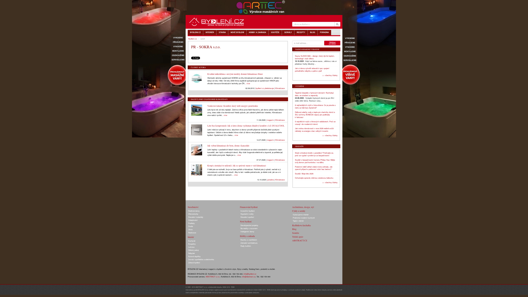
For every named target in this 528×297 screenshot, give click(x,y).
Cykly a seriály (298, 210)
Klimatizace (280, 88)
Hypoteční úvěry (247, 214)
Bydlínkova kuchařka (301, 225)
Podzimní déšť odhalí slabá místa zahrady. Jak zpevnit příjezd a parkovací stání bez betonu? (313, 168)
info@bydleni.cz (250, 274)
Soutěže (295, 232)
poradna (270, 179)
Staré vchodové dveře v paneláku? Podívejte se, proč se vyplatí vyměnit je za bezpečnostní (314, 154)
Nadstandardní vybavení (307, 49)
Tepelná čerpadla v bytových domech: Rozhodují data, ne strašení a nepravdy (314, 94)
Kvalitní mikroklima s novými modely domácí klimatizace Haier (235, 73)
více (248, 83)
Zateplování (193, 220)
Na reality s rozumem (249, 228)
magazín (270, 120)
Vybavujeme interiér (301, 214)
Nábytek (191, 253)
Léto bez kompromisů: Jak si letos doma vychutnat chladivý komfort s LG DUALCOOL (245, 125)
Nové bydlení (245, 221)
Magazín (299, 146)
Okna (190, 229)
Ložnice (191, 247)
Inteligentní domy (247, 231)
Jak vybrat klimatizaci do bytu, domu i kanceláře (228, 145)
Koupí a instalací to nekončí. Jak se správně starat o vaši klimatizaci (236, 165)
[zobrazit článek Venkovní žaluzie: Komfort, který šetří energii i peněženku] (197, 109)
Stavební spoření (247, 217)
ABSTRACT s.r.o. (213, 276)
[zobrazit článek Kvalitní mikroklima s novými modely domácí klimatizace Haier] (197, 77)
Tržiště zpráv (297, 236)
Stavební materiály (195, 217)
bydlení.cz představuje (265, 88)
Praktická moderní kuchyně (304, 217)
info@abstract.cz (248, 276)
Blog (294, 229)
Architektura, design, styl (303, 207)
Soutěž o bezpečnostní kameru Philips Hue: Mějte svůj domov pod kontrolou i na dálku (315, 161)
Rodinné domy (194, 211)
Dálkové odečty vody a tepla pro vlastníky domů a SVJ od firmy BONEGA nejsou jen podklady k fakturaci (315, 115)
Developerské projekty (249, 225)
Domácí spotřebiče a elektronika (201, 259)
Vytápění (299, 86)
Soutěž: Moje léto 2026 (304, 173)
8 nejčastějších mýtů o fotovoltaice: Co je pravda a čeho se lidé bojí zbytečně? (315, 106)
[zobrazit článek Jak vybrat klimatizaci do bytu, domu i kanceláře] (197, 149)
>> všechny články (330, 75)
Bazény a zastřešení (248, 239)
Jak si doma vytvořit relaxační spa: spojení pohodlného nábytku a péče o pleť (312, 69)
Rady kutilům (245, 246)
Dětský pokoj (193, 250)
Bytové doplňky (194, 256)
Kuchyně (191, 241)
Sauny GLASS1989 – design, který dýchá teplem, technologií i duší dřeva (315, 57)
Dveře (190, 226)
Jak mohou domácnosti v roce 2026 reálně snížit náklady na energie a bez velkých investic (314, 129)
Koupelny (192, 244)
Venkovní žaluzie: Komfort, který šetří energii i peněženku (232, 105)
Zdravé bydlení (194, 262)
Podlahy (191, 223)
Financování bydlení (249, 207)
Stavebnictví (193, 207)
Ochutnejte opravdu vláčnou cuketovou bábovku (314, 178)
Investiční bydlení (247, 211)
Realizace (192, 232)
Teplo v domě (298, 220)
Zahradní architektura (248, 243)
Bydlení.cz (192, 38)
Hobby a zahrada (247, 236)
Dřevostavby (193, 214)
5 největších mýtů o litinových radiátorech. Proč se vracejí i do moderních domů (315, 122)
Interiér (191, 237)
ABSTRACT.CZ (299, 240)
